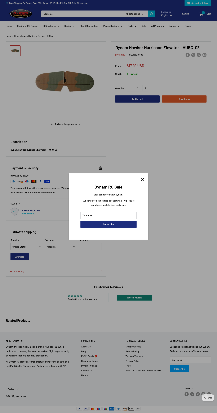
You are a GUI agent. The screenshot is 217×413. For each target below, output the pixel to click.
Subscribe (108, 224)
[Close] (142, 179)
